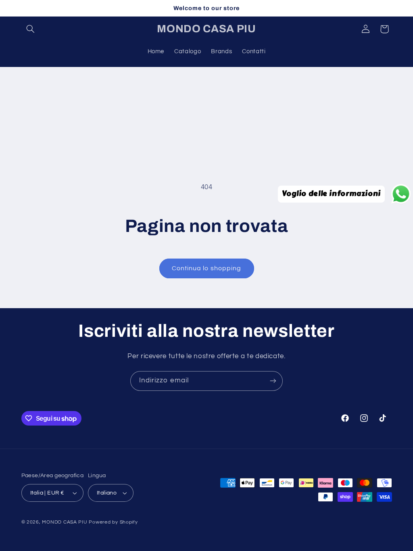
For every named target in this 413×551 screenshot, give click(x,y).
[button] (30, 29)
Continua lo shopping (206, 268)
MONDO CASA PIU (64, 522)
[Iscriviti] (273, 381)
